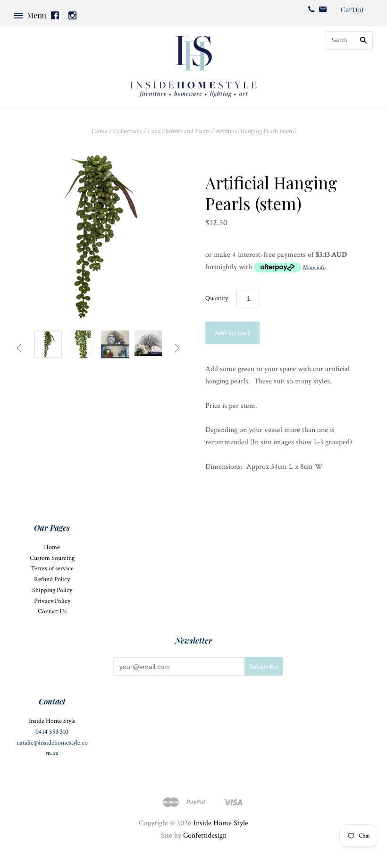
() (352, 9)
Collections (127, 131)
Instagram (72, 15)
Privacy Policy (52, 601)
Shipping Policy (52, 590)
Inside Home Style (221, 823)
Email (323, 9)
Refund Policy (52, 579)
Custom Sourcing (52, 558)
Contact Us (52, 611)
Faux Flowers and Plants (179, 131)
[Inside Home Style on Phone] (311, 9)
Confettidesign (205, 835)
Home (100, 131)
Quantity (216, 298)
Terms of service (52, 568)
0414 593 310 (51, 732)
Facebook (55, 15)
